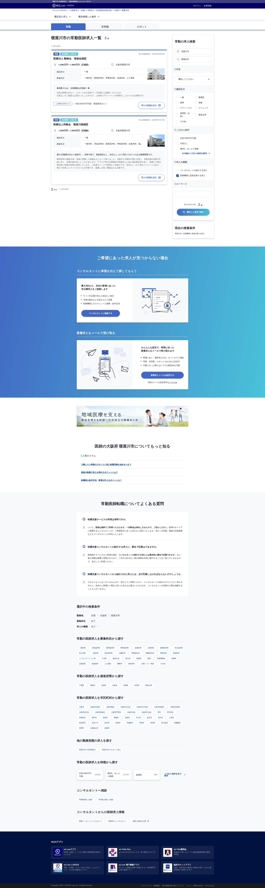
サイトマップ (146, 886)
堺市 (159, 712)
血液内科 (138, 648)
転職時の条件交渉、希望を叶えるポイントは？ (101, 480)
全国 (93, 615)
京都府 (103, 685)
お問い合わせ (198, 886)
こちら (172, 382)
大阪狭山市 (94, 728)
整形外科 (163, 653)
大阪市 (81, 707)
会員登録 (207, 6)
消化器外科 (108, 653)
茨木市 (160, 717)
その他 (162, 663)
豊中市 (94, 717)
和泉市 (118, 723)
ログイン (197, 6)
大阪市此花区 (95, 707)
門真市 (141, 723)
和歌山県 (148, 685)
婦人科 (127, 658)
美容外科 (131, 663)
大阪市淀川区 (84, 712)
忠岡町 (106, 728)
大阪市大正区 (125, 707)
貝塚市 (127, 717)
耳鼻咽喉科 (161, 658)
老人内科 (82, 653)
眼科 (149, 658)
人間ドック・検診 (147, 663)
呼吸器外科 (136, 653)
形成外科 (176, 653)
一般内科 (82, 648)
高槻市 (116, 717)
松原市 (106, 723)
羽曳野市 (130, 723)
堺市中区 (170, 712)
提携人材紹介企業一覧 (141, 821)
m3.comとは (209, 886)
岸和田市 (82, 717)
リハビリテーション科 (87, 658)
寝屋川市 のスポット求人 (111, 749)
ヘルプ (188, 886)
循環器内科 (110, 648)
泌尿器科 (82, 663)
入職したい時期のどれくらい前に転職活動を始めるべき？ (106, 464)
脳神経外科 (150, 653)
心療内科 (151, 648)
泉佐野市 (82, 723)
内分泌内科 (179, 648)
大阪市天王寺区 (142, 707)
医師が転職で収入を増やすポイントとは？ (99, 472)
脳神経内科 (164, 648)
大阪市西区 (110, 707)
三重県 (81, 685)
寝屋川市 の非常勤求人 (87, 749)
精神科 (139, 658)
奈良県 (136, 685)
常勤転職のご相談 (85, 799)
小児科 (104, 658)
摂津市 (152, 723)
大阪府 (103, 615)
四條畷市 (177, 723)
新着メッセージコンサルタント (90, 821)
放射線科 (95, 663)
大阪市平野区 (116, 712)
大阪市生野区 (175, 707)
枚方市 (149, 717)
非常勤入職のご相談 (105, 799)
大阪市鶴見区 (100, 712)
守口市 (138, 717)
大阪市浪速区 (159, 707)
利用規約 (156, 886)
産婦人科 (116, 658)
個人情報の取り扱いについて (173, 886)
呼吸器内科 (124, 648)
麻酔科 (119, 663)
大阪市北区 (131, 712)
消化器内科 (96, 648)
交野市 (81, 728)
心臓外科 (122, 653)
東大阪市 (164, 723)
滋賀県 (92, 685)
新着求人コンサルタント (117, 821)
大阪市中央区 (146, 712)
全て (93, 626)
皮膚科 (173, 658)
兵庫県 (125, 685)
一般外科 (95, 653)
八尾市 (171, 717)
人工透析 (107, 663)
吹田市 (105, 717)
